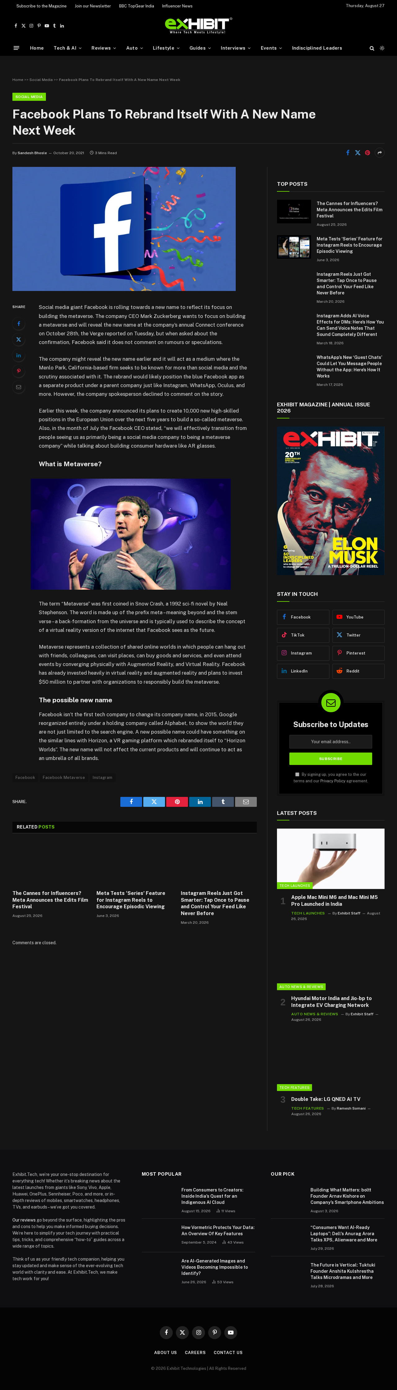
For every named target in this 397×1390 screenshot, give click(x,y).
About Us (165, 1352)
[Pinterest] (18, 371)
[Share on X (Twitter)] (357, 153)
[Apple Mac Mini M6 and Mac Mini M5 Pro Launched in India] (331, 859)
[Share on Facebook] (347, 153)
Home (37, 48)
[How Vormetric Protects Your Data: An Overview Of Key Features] (159, 1235)
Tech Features (294, 1087)
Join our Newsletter (93, 6)
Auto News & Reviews (301, 987)
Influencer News (177, 6)
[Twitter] (18, 339)
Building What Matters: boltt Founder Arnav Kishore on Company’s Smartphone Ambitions (347, 1196)
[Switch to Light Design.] (381, 48)
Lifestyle (163, 48)
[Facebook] (18, 323)
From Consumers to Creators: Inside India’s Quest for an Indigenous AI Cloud (212, 1196)
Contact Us (228, 1352)
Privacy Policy (333, 781)
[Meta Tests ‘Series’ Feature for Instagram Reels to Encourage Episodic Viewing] (134, 863)
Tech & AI (65, 48)
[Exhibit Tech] (198, 25)
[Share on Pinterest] (367, 153)
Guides (198, 48)
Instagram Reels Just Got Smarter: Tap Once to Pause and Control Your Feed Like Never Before (215, 903)
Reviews (101, 48)
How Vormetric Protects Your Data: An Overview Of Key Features (218, 1230)
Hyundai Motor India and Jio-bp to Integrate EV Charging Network (331, 1001)
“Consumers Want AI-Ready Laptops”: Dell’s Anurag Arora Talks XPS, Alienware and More (343, 1233)
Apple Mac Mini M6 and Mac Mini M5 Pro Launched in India (334, 900)
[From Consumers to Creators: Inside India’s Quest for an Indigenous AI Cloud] (159, 1198)
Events (269, 48)
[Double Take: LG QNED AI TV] (331, 1060)
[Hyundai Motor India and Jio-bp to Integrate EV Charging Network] (331, 960)
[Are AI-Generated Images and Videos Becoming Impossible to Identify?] (159, 1269)
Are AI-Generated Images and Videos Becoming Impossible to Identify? (214, 1267)
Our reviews (24, 1220)
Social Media (41, 80)
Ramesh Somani (351, 1108)
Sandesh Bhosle (32, 153)
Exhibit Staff (349, 913)
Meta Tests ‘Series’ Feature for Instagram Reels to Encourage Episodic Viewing (130, 900)
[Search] (372, 48)
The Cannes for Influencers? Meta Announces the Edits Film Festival (50, 900)
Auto (132, 48)
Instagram (103, 777)
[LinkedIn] (18, 355)
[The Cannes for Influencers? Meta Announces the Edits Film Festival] (50, 863)
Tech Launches (294, 885)
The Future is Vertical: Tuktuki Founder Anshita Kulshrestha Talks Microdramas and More (342, 1271)
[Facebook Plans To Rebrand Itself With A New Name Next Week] (124, 289)
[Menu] (16, 48)
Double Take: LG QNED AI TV (325, 1099)
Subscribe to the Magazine (41, 6)
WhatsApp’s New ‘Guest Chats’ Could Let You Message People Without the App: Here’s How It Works (349, 366)
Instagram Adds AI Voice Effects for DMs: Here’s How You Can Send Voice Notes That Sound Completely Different (350, 325)
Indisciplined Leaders (317, 48)
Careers (195, 1352)
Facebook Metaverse (64, 777)
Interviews (233, 48)
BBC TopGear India (136, 6)
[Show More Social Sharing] (380, 153)
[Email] (18, 387)
